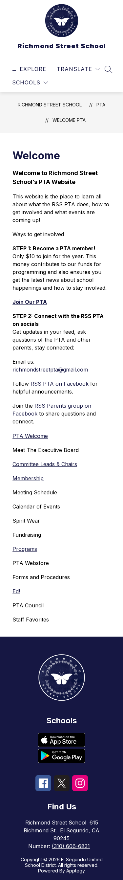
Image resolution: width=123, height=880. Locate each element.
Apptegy (75, 870)
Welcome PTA (69, 120)
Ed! (16, 591)
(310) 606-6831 (71, 846)
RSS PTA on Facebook (60, 383)
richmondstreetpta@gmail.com (50, 369)
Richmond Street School (50, 104)
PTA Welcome (30, 436)
